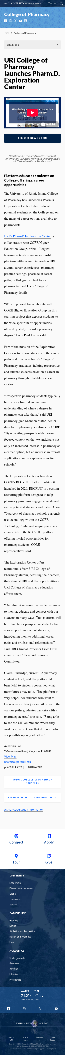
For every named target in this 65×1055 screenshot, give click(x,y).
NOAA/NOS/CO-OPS (32, 1000)
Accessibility (39, 1039)
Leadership (15, 883)
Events (13, 942)
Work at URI (11, 1039)
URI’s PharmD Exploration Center (27, 236)
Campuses (15, 899)
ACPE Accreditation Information (23, 810)
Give (48, 862)
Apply (49, 843)
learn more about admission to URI (32, 797)
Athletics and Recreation (23, 932)
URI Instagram (24, 1008)
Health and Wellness (20, 937)
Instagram (10, 20)
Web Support (53, 1039)
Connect (16, 843)
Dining (13, 926)
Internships (15, 980)
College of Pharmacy (27, 14)
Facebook (6, 20)
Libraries (14, 974)
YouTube (20, 20)
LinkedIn (26, 20)
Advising (14, 969)
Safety (13, 905)
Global (13, 894)
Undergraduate (17, 958)
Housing (14, 921)
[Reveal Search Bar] (61, 3)
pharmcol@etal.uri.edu (17, 762)
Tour (16, 862)
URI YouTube (56, 1008)
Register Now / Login (32, 138)
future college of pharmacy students (32, 781)
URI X (40, 1008)
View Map (10, 757)
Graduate (14, 964)
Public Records (25, 1039)
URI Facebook (8, 1008)
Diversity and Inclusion (21, 888)
